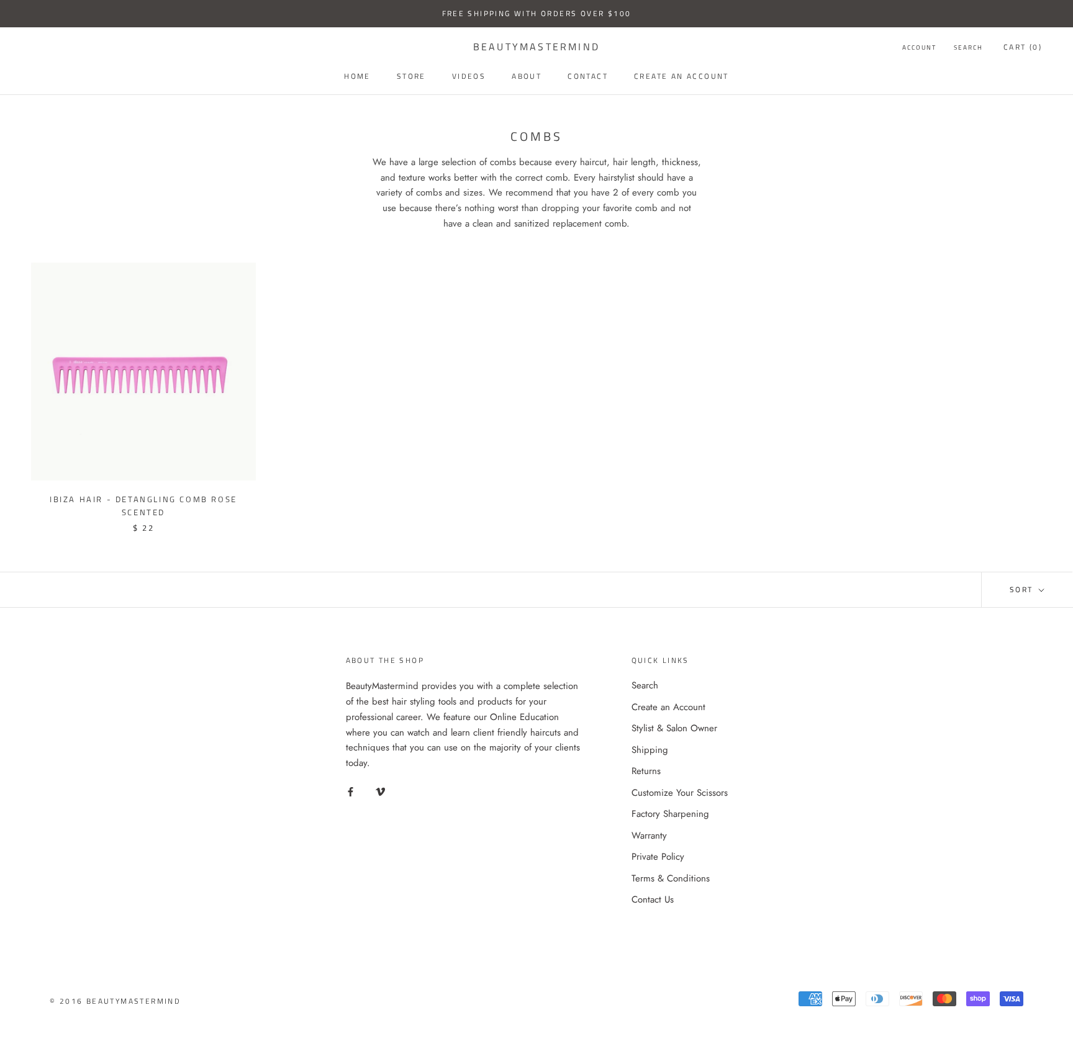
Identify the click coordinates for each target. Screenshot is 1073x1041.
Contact (588, 76)
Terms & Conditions (671, 878)
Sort (1023, 589)
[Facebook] (350, 791)
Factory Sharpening (670, 814)
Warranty (649, 835)
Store (411, 76)
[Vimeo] (380, 791)
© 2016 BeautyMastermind (115, 1001)
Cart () (1022, 47)
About (526, 76)
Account (919, 47)
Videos (469, 76)
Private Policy (658, 856)
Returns (646, 771)
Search (968, 47)
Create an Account (668, 707)
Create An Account (681, 76)
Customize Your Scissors (680, 793)
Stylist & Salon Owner (674, 728)
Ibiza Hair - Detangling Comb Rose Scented (143, 505)
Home (357, 76)
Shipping (650, 750)
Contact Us (653, 899)
